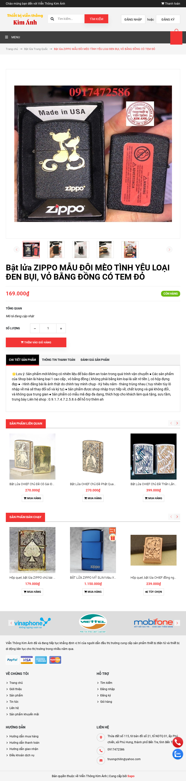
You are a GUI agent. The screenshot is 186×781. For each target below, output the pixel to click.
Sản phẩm (16, 695)
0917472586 (116, 749)
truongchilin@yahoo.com (124, 759)
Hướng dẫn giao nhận (23, 749)
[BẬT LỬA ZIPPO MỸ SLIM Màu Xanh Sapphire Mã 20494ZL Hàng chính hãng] (93, 550)
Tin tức (13, 701)
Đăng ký (168, 19)
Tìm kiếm (96, 19)
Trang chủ (16, 683)
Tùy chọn (155, 591)
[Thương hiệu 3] (153, 623)
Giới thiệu (15, 689)
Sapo (130, 776)
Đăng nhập (133, 19)
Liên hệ (14, 708)
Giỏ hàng (106, 701)
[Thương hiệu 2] (93, 623)
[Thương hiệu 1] (32, 623)
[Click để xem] (93, 153)
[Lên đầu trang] (179, 772)
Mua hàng (33, 498)
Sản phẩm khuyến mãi (24, 714)
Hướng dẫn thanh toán (24, 742)
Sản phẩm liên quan (25, 423)
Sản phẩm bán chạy (25, 517)
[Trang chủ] (25, 19)
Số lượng (13, 328)
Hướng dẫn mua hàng (24, 736)
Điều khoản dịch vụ (21, 755)
